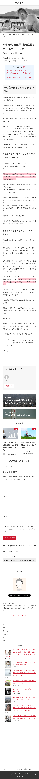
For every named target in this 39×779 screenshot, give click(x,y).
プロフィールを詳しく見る (19, 615)
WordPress (19, 776)
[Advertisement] (19, 743)
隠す (24, 67)
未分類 (5, 640)
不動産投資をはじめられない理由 (16, 71)
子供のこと (6, 634)
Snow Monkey (7, 774)
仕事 (4, 627)
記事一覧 (9, 386)
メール (6, 506)
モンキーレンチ (23, 774)
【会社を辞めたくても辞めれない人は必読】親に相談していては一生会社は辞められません (24, 673)
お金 (24, 53)
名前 (5, 496)
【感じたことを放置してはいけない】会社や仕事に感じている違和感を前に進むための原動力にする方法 (24, 708)
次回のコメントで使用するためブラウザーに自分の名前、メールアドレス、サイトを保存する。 (20, 529)
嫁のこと (5, 631)
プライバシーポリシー (9, 769)
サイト (5, 516)
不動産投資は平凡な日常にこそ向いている (18, 77)
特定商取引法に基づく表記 (23, 769)
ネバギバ (20, 2)
